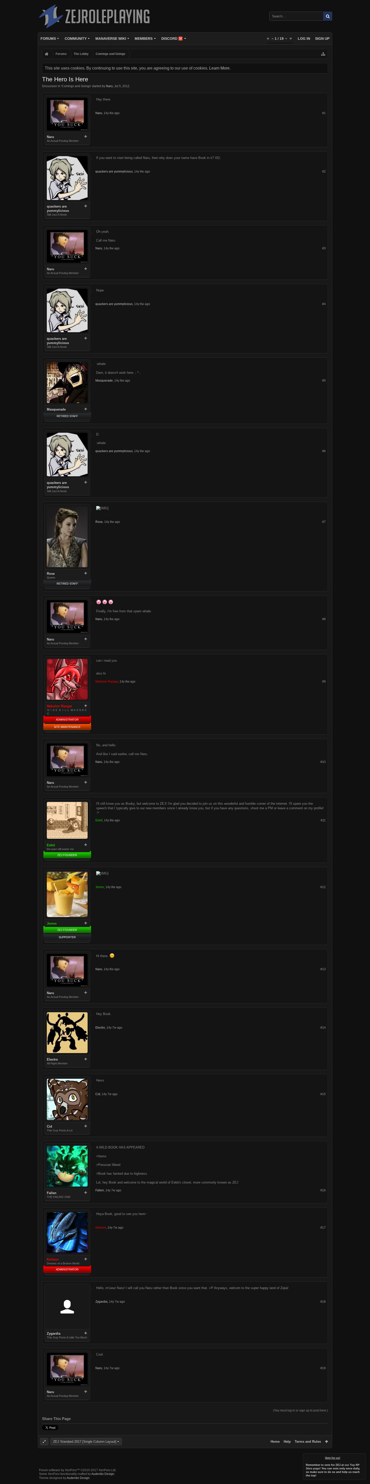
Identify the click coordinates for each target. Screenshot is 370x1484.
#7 (324, 522)
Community (76, 39)
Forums (48, 39)
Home (275, 1441)
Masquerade (56, 409)
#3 (324, 248)
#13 (323, 969)
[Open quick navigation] (323, 54)
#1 (324, 113)
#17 (323, 1227)
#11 (323, 820)
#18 (323, 1301)
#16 (323, 1190)
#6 (324, 451)
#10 (323, 762)
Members (144, 39)
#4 (324, 304)
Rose (51, 574)
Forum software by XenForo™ (77, 1470)
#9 (324, 681)
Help (287, 1441)
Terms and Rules (308, 1441)
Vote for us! (332, 1457)
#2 (324, 171)
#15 (323, 1094)
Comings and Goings (76, 86)
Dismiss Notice (362, 1457)
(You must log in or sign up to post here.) (300, 1410)
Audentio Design (102, 1474)
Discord (171, 39)
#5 (324, 380)
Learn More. (220, 68)
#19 (323, 1368)
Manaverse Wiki (110, 39)
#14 (323, 1027)
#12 (323, 887)
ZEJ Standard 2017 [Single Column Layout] (84, 1441)
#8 (324, 619)
